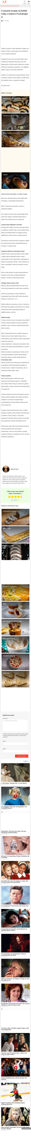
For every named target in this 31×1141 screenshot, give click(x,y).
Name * (4, 741)
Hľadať (24, 3)
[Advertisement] (15, 33)
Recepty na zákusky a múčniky (11, 5)
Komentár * (5, 718)
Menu (29, 3)
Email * (4, 748)
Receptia (2, 5)
